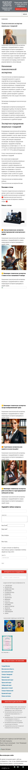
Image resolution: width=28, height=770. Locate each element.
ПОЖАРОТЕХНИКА (9, 603)
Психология (5, 19)
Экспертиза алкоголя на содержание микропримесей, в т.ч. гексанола (13, 713)
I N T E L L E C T (8, 596)
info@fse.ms (21, 6)
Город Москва (6, 666)
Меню (25, 14)
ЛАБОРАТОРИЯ (8, 597)
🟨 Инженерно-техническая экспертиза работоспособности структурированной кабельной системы (14, 491)
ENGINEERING (8, 594)
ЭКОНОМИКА (8, 604)
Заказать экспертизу (21, 9)
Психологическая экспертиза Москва (12, 183)
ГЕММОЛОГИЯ (8, 610)
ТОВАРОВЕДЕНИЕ (9, 611)
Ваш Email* (4, 525)
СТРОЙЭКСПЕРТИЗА (9, 592)
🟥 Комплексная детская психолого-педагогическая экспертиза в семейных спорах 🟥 (13, 199)
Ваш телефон (5, 535)
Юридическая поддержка (14, 572)
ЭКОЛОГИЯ (7, 608)
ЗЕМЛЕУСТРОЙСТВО (9, 606)
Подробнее (17, 765)
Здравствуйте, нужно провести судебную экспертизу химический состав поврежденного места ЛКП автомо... (15, 708)
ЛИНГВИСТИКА (8, 587)
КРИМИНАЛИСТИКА (9, 589)
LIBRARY (6, 613)
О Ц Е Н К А (7, 601)
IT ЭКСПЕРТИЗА (8, 585)
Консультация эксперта (14, 702)
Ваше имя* (4, 529)
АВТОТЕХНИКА (8, 590)
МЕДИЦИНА (7, 599)
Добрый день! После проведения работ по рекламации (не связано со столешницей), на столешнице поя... (15, 719)
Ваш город (4, 541)
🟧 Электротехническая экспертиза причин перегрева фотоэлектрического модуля (13, 232)
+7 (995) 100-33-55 (21, 4)
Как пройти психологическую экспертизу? (13, 195)
